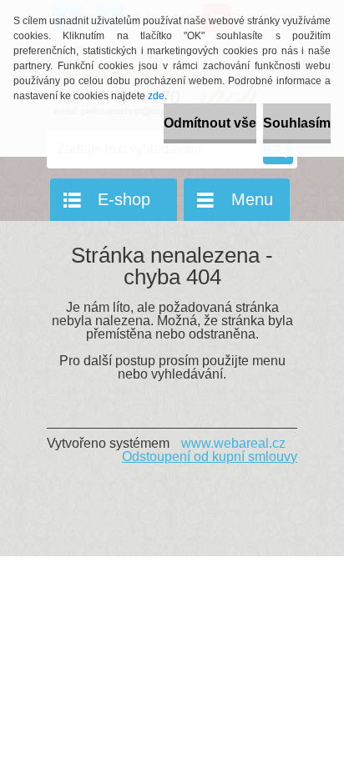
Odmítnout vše (210, 123)
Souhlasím (297, 123)
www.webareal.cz (233, 443)
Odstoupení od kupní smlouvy (209, 456)
